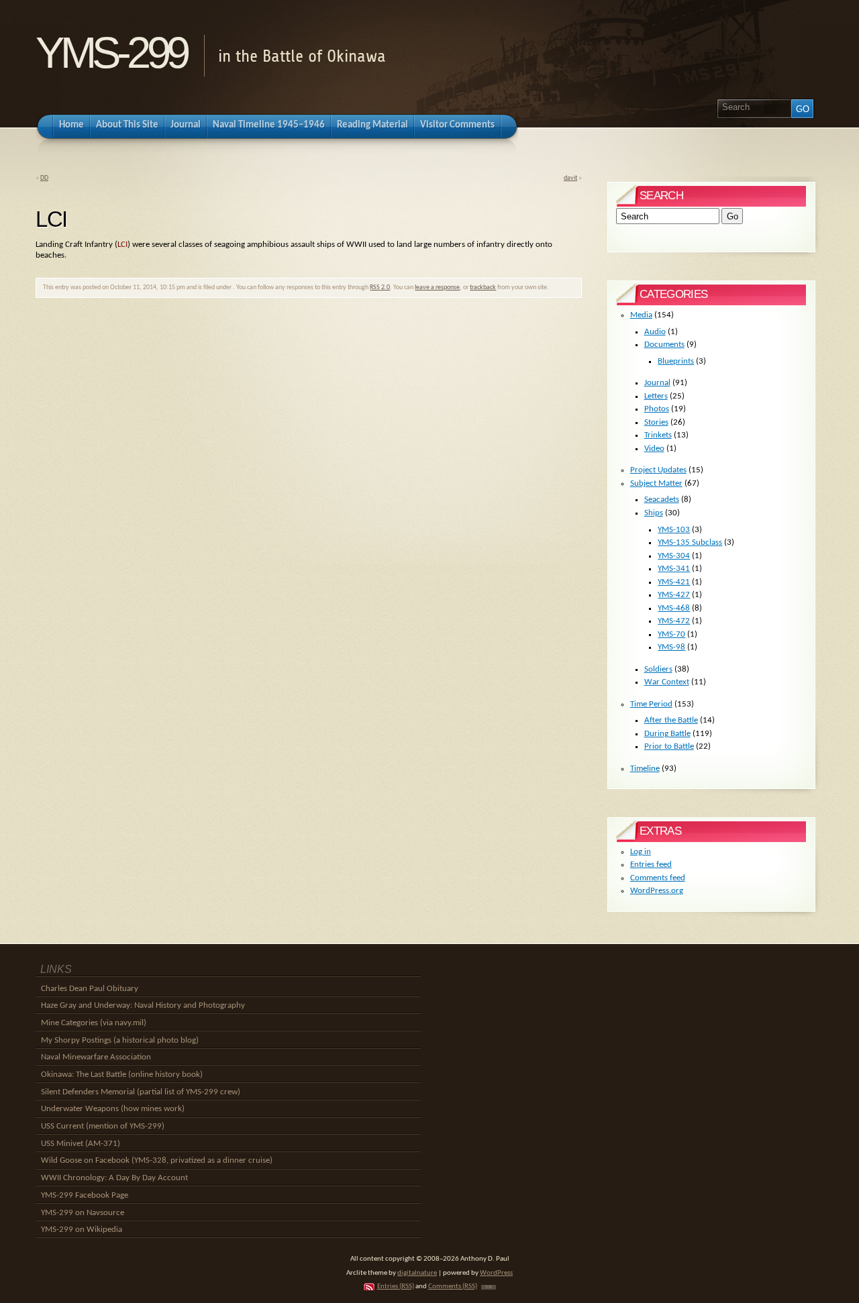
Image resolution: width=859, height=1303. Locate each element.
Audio (655, 331)
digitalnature (417, 1273)
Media (641, 315)
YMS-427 (674, 594)
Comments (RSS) (452, 1286)
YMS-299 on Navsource (82, 1212)
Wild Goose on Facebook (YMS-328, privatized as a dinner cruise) (156, 1160)
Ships (653, 513)
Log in (640, 851)
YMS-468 (674, 608)
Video (654, 448)
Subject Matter (656, 483)
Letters (656, 396)
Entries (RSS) (395, 1286)
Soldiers (658, 669)
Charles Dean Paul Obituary (89, 988)
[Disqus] (309, 490)
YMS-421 (674, 582)
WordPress (496, 1273)
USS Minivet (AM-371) (80, 1143)
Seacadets (661, 499)
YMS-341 (674, 568)
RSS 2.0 (380, 287)
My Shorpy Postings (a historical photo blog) (120, 1040)
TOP (488, 1287)
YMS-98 (671, 647)
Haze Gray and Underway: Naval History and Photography (143, 1005)
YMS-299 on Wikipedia (81, 1229)
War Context (666, 682)
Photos (656, 409)
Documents (664, 344)
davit (570, 178)
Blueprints (676, 361)
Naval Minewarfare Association (96, 1057)
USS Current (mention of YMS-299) (102, 1126)
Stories (656, 422)
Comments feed (657, 878)
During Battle (667, 733)
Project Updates (658, 470)
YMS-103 (674, 529)
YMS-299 (111, 52)
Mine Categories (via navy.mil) (93, 1023)
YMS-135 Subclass (690, 542)
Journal (657, 382)
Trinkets (658, 435)
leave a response (437, 287)
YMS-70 (671, 634)
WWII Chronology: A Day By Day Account (114, 1178)
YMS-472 (674, 621)
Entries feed (651, 864)
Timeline (645, 768)
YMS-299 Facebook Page (84, 1195)
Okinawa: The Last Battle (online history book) (122, 1074)
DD (44, 178)
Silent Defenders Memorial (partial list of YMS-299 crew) (140, 1092)
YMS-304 (674, 556)
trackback (483, 287)
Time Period (651, 704)
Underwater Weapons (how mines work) (113, 1108)
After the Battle (671, 720)
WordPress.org (656, 890)
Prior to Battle (669, 746)
